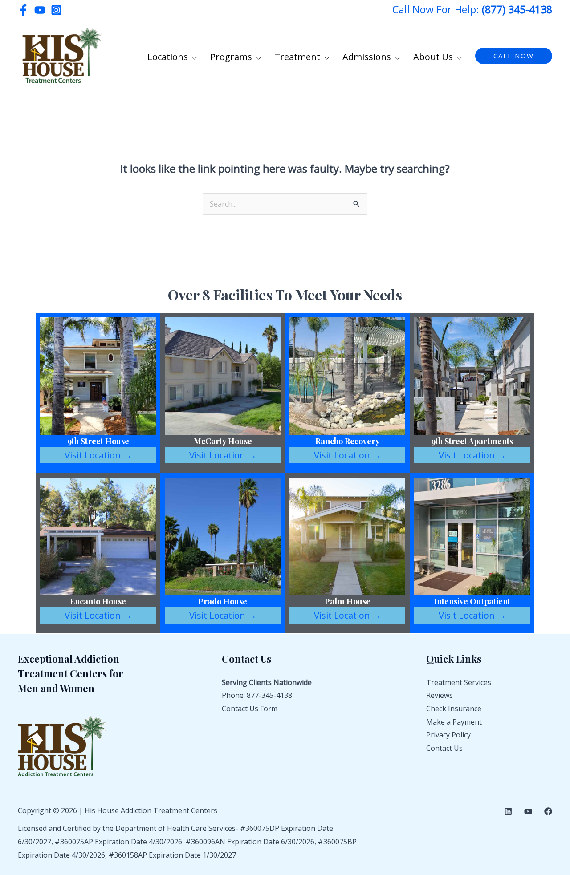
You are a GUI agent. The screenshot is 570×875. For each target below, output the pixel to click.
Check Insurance (453, 708)
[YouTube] (39, 10)
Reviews (439, 695)
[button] (192, 57)
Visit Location (98, 455)
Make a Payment (454, 722)
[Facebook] (23, 10)
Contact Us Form (249, 708)
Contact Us (444, 748)
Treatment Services (458, 682)
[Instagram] (56, 10)
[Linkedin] (508, 811)
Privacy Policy (448, 735)
